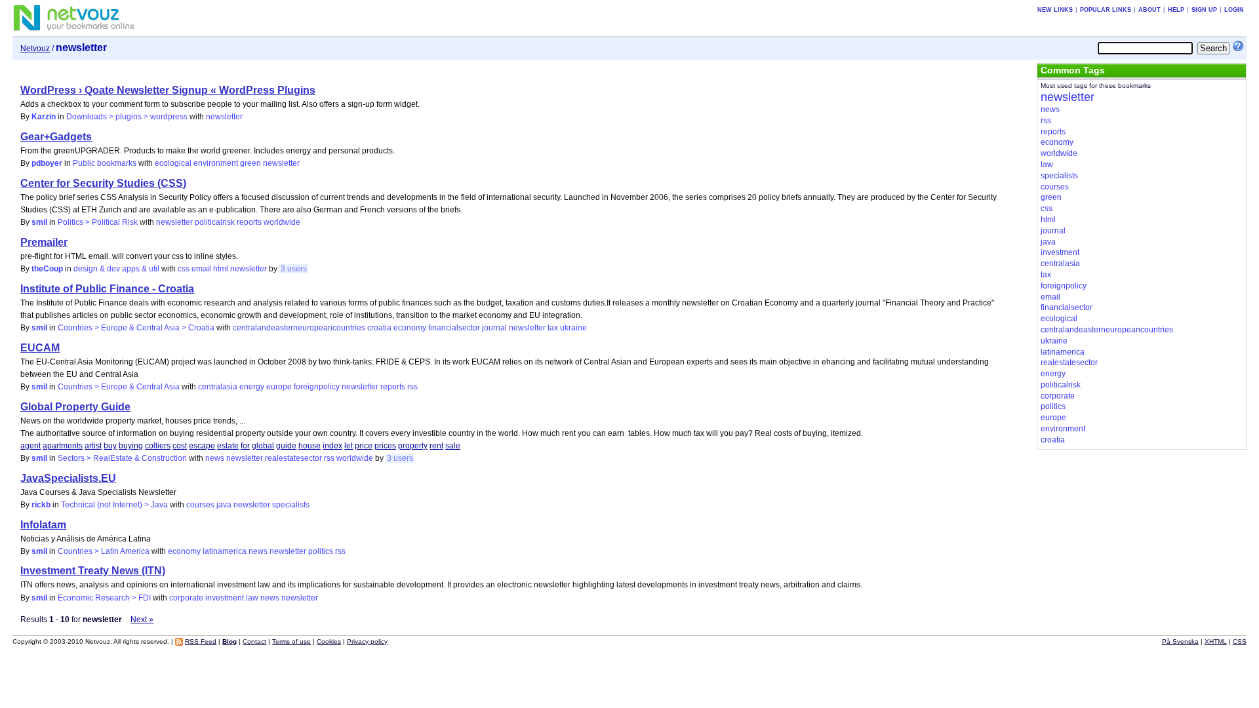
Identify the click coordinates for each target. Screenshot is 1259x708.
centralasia (217, 386)
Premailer (44, 242)
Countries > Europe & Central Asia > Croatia (136, 327)
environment (215, 163)
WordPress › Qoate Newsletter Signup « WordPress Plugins (167, 90)
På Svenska (1180, 641)
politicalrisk (215, 222)
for (245, 445)
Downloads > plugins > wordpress (127, 116)
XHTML (1216, 641)
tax (553, 327)
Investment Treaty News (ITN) (92, 570)
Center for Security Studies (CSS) (103, 183)
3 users (294, 268)
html (220, 268)
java (223, 504)
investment (224, 597)
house (309, 445)
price (363, 445)
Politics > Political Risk (98, 222)
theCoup (47, 268)
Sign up (1204, 10)
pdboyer (46, 163)
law (252, 597)
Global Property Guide (75, 406)
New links (1055, 10)
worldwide (282, 222)
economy (409, 327)
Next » (141, 619)
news (214, 458)
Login (1234, 10)
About (1149, 10)
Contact (254, 641)
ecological (173, 163)
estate (228, 445)
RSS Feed (200, 641)
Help (1176, 10)
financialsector (454, 327)
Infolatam (43, 524)
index (332, 445)
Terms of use (291, 641)
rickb (40, 504)
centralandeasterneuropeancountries (299, 327)
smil (39, 222)
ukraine (573, 327)
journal (494, 327)
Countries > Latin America (104, 551)
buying (131, 445)
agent (30, 445)
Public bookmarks (104, 163)
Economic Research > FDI (104, 597)
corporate (186, 597)
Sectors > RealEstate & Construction (122, 458)
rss (412, 386)
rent (436, 445)
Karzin (43, 116)
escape (202, 445)
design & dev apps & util (116, 268)
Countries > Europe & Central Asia (119, 386)
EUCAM (40, 347)
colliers (157, 445)
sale (452, 445)
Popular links (1105, 10)
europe (279, 386)
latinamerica (225, 551)
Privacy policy (367, 641)
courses (200, 504)
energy (251, 386)
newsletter (224, 116)
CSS (1240, 641)
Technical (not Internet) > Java (114, 504)
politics (320, 551)
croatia (379, 327)
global (263, 445)
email (201, 268)
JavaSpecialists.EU (68, 478)
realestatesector (293, 458)
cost (179, 445)
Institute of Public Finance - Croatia (107, 288)
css (184, 268)
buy (110, 445)
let (348, 445)
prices (385, 445)
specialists (291, 504)
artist (93, 445)
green (250, 163)
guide (286, 445)
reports (249, 222)
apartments (63, 445)
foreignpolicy (317, 386)
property (413, 445)
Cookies (329, 641)
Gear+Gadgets (56, 136)
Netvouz (35, 48)
